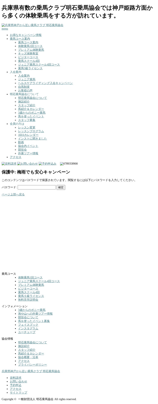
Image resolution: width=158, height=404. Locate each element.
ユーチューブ (26, 332)
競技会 (22, 149)
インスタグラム (28, 328)
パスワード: (10, 187)
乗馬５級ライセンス (31, 296)
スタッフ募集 (26, 120)
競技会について (28, 317)
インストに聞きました (32, 138)
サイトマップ (18, 392)
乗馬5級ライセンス (30, 68)
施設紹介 (24, 101)
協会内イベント (28, 146)
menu (5, 28)
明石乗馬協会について (32, 97)
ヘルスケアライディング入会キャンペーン (45, 83)
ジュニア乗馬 (26, 79)
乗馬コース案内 (20, 38)
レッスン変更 (26, 127)
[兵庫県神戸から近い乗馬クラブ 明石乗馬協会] (32, 25)
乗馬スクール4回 (29, 60)
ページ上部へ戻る (13, 194)
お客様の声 (25, 90)
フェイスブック (28, 324)
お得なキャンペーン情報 (26, 35)
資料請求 (15, 377)
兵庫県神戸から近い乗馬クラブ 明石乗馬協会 (31, 371)
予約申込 (15, 385)
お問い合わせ (18, 381)
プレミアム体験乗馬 (31, 49)
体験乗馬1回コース (30, 46)
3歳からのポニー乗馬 (31, 112)
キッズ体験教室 (28, 53)
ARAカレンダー (28, 134)
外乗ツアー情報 (28, 153)
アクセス (15, 157)
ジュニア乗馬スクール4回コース (39, 64)
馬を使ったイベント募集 (34, 321)
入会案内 (24, 75)
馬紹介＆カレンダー (31, 109)
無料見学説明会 (28, 299)
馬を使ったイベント (31, 116)
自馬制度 (24, 86)
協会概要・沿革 (28, 357)
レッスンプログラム (31, 131)
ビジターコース (28, 57)
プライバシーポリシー (32, 364)
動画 (21, 142)
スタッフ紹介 (26, 105)
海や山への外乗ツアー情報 (35, 313)
